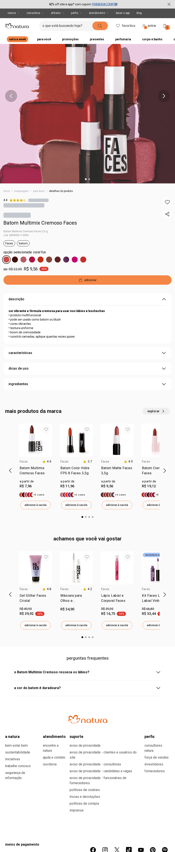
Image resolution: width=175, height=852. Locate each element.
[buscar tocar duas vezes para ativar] (100, 26)
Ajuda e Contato (54, 757)
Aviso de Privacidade (85, 745)
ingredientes (18, 384)
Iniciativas (12, 759)
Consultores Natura (153, 748)
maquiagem (21, 191)
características (20, 353)
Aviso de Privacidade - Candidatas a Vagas (101, 771)
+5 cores (38, 494)
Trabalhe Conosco (18, 766)
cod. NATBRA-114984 (16, 235)
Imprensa (76, 810)
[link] (35, 472)
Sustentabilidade (17, 752)
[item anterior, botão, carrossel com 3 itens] (51, 4)
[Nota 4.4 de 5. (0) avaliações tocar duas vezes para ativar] (38, 200)
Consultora (33, 13)
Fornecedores (154, 771)
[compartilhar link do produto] (167, 214)
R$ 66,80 (148, 609)
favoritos (128, 26)
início (6, 191)
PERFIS (149, 736)
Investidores (153, 764)
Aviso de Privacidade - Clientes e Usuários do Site (103, 754)
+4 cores (120, 494)
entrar (150, 26)
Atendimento (97, 13)
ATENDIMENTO (54, 736)
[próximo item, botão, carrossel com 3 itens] (116, 4)
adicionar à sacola (36, 505)
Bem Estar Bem (16, 745)
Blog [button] (139, 13)
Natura (12, 13)
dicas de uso (19, 368)
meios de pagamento (22, 844)
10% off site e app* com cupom (70, 4)
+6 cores (79, 494)
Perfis (74, 13)
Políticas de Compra (84, 803)
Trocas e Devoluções (85, 797)
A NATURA (12, 736)
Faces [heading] (24, 461)
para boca (39, 191)
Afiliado (55, 13)
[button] (167, 202)
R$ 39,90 (107, 609)
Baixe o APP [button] (123, 13)
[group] (83, 4)
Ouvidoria (50, 764)
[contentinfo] (46, 461)
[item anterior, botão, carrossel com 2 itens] (11, 96)
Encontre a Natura (50, 748)
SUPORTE (76, 736)
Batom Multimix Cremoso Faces (40, 223)
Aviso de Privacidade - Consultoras (95, 764)
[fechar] (169, 4)
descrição (16, 299)
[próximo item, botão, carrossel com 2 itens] (164, 96)
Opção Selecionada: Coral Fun (24, 252)
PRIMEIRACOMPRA (105, 4)
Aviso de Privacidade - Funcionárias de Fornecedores (98, 780)
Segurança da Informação (15, 775)
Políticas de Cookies (85, 790)
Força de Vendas (156, 757)
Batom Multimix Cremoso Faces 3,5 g (25, 231)
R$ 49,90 (26, 609)
